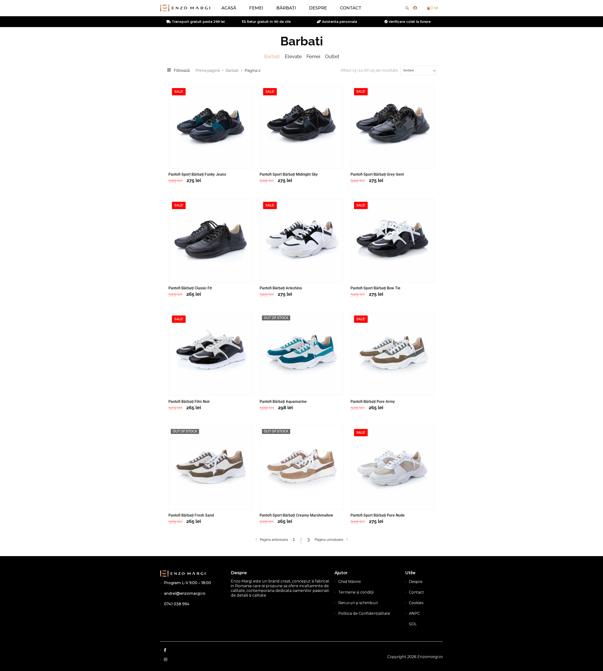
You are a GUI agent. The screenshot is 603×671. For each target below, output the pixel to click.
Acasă (228, 8)
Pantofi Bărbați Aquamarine (283, 401)
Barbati (272, 56)
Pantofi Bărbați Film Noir (189, 401)
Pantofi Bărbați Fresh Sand (191, 515)
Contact (350, 8)
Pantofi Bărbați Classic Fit (190, 288)
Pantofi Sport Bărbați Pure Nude (377, 515)
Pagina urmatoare (329, 540)
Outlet (332, 56)
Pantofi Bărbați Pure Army (372, 401)
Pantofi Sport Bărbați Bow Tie (375, 288)
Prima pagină (208, 70)
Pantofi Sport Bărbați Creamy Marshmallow (296, 515)
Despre (318, 8)
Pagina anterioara (274, 540)
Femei (256, 8)
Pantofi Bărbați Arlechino (281, 288)
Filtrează (182, 70)
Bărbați (286, 8)
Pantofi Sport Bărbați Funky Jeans (197, 174)
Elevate (293, 56)
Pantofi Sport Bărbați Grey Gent (377, 174)
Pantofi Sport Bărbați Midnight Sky (289, 174)
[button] (407, 8)
